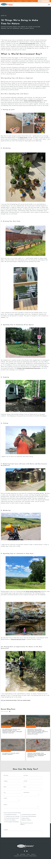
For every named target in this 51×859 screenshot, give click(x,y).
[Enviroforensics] (7, 4)
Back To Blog (5, 711)
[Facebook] (24, 851)
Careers (26, 1)
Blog (13, 1)
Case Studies (19, 1)
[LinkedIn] (26, 851)
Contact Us (33, 1)
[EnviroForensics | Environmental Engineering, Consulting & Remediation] (25, 846)
